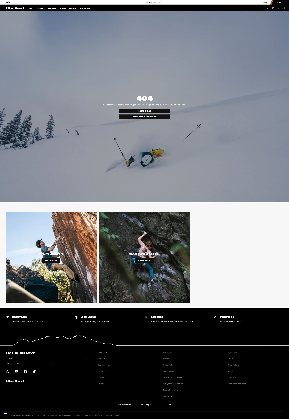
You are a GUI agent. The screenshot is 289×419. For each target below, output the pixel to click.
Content (72, 8)
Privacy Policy (40, 415)
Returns (101, 384)
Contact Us (102, 371)
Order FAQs (102, 359)
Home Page (144, 111)
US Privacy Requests (113, 415)
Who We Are (84, 8)
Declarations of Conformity (172, 377)
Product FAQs (168, 365)
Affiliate (230, 359)
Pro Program (232, 352)
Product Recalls (168, 371)
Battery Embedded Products (173, 384)
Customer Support (144, 116)
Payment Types (168, 396)
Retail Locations (233, 377)
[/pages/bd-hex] (8, 2)
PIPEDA (77, 415)
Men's (31, 8)
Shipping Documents (170, 390)
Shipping (101, 377)
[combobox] (9, 363)
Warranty (166, 359)
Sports (63, 8)
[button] (31, 8)
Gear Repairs (167, 352)
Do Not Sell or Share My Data (93, 415)
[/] (15, 8)
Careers (230, 371)
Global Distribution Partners (237, 384)
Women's (40, 8)
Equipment (52, 8)
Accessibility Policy (65, 415)
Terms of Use (52, 415)
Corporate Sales (233, 365)
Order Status (102, 352)
